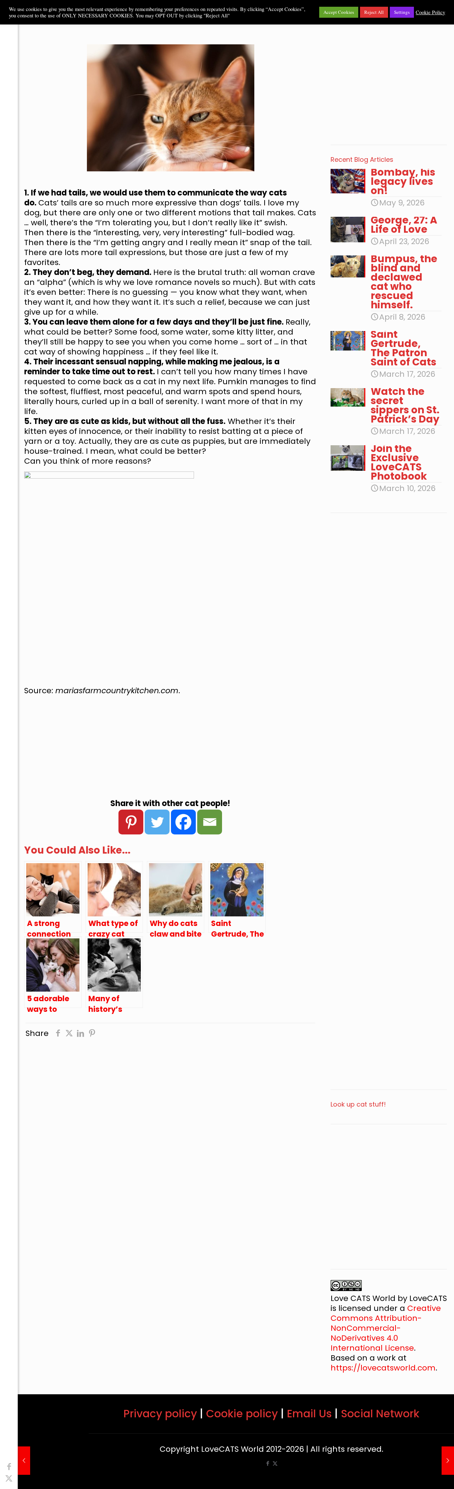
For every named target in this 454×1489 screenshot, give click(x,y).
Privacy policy (160, 1413)
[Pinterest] (130, 822)
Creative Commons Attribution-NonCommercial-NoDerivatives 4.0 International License (386, 1328)
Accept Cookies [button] (338, 12)
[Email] (209, 822)
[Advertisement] (170, 747)
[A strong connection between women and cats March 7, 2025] (448, 1460)
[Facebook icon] (9, 1466)
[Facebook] (183, 822)
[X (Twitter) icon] (9, 1478)
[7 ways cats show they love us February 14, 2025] (24, 1460)
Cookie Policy (430, 12)
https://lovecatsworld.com (383, 1367)
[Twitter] (157, 822)
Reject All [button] (374, 12)
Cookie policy (242, 1413)
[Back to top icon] (420, 1474)
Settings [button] (402, 12)
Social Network (380, 1413)
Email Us (309, 1413)
